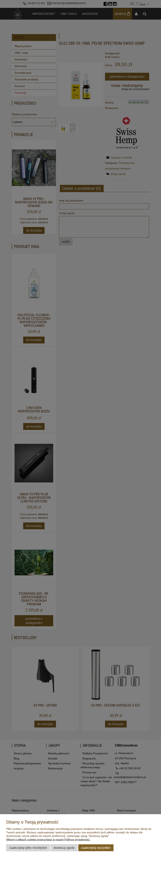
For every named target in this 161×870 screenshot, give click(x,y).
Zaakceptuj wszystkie (96, 847)
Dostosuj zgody (64, 847)
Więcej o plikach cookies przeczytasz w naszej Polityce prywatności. (48, 839)
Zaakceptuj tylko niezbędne (28, 847)
